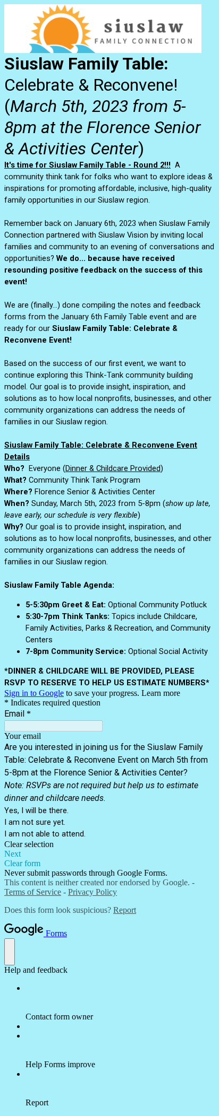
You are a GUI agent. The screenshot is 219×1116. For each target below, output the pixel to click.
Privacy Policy (92, 891)
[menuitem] (120, 1002)
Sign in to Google (34, 693)
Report (124, 909)
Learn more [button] (160, 693)
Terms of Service (32, 891)
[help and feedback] (9, 951)
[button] (109, 844)
